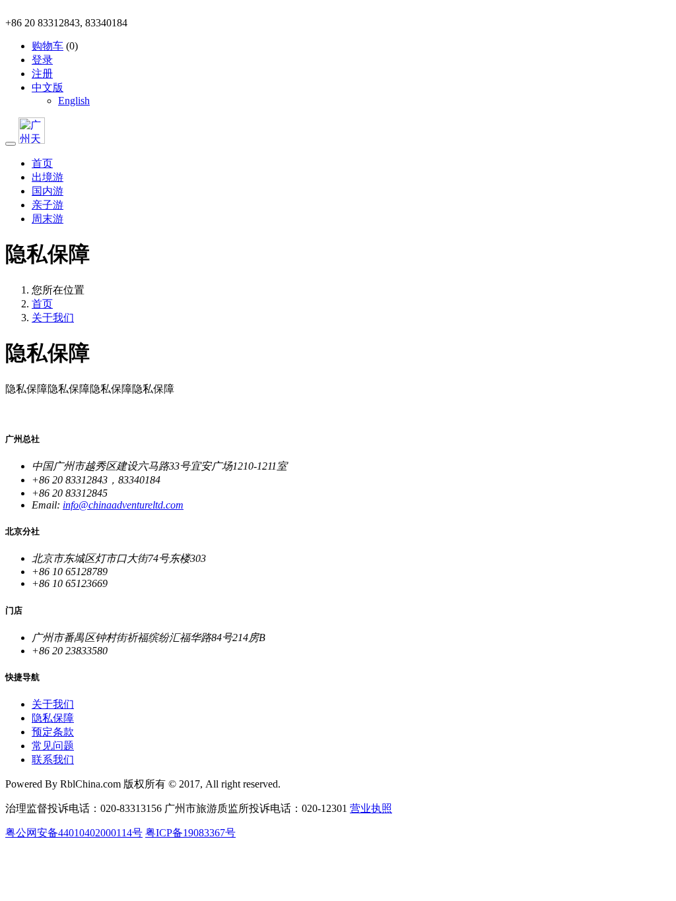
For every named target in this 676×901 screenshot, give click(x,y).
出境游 (47, 177)
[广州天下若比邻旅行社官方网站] (31, 140)
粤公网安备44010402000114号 (74, 832)
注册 (42, 73)
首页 (42, 163)
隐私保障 (53, 718)
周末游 (47, 218)
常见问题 (53, 745)
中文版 (47, 87)
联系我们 (53, 759)
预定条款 (53, 731)
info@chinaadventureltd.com (123, 505)
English (74, 100)
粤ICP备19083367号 (190, 832)
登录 (42, 59)
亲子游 (47, 204)
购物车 (47, 45)
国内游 (47, 191)
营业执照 (371, 808)
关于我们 (53, 317)
